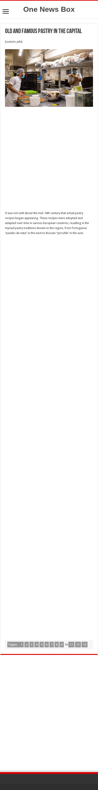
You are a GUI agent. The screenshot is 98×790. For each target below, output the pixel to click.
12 (78, 644)
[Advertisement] (49, 160)
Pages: (13, 644)
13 (84, 644)
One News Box (49, 9)
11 (71, 644)
